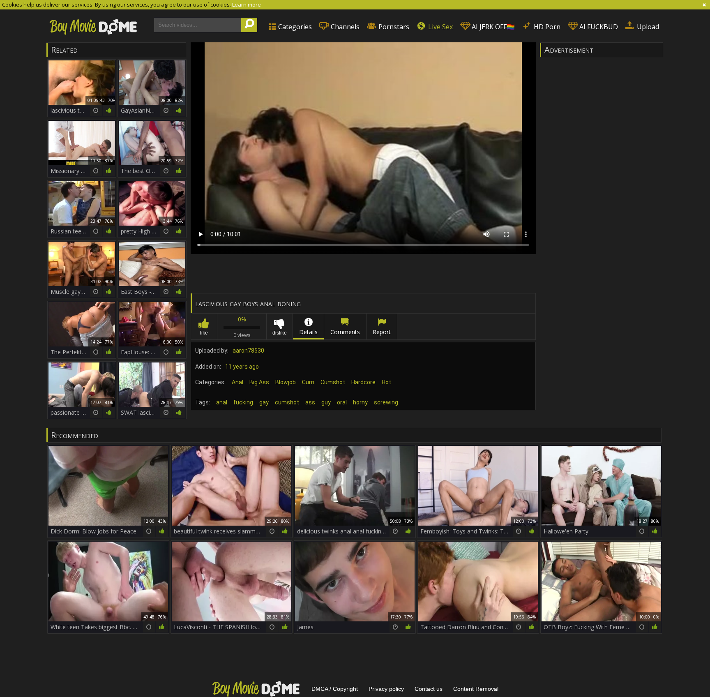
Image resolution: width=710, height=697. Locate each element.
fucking (243, 402)
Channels (344, 26)
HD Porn (546, 26)
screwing (386, 402)
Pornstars (393, 26)
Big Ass (259, 382)
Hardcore (363, 382)
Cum (308, 382)
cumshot (287, 402)
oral (342, 402)
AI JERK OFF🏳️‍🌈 (492, 26)
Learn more (246, 4)
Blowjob (285, 382)
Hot (386, 382)
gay (264, 402)
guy (326, 402)
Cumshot (332, 382)
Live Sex (439, 26)
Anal (237, 382)
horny (360, 402)
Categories (294, 26)
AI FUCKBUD (598, 26)
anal (221, 402)
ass (310, 402)
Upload (647, 26)
